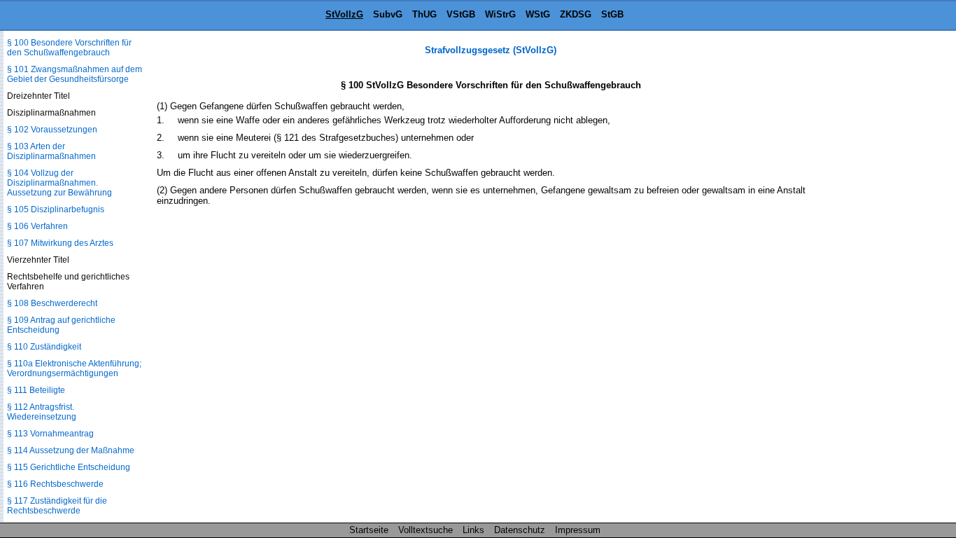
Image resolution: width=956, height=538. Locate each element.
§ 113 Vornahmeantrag (50, 434)
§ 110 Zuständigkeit (44, 347)
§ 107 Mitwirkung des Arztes (60, 243)
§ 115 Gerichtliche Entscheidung (68, 467)
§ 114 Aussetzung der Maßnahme (70, 450)
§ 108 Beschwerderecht (52, 303)
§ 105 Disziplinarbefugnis (55, 209)
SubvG (387, 14)
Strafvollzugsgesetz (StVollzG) (490, 50)
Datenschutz (519, 530)
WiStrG (500, 14)
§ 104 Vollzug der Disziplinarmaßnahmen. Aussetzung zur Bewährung (59, 183)
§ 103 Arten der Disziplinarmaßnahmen (51, 151)
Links (473, 530)
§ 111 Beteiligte (36, 390)
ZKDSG (575, 14)
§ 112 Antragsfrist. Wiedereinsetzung (41, 412)
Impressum (577, 530)
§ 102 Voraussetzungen (52, 129)
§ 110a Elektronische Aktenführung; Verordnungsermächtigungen (74, 368)
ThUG (424, 14)
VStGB (461, 14)
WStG (538, 14)
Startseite (368, 530)
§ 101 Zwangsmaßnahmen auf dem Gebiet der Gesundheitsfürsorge (74, 74)
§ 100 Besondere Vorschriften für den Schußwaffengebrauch (69, 47)
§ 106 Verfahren (37, 226)
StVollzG (344, 14)
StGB (612, 14)
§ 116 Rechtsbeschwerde (55, 484)
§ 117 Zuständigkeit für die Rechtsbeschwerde (57, 506)
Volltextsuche (425, 530)
